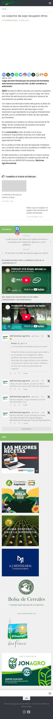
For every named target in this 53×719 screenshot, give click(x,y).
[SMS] (37, 74)
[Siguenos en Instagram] (24, 712)
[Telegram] (21, 74)
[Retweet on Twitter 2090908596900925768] (15, 423)
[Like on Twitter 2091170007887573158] (20, 389)
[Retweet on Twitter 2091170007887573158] (15, 389)
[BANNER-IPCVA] (20, 472)
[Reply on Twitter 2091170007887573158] (11, 389)
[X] (8, 74)
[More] (46, 74)
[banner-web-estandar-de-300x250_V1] (20, 545)
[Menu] (50, 3)
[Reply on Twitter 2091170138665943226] (11, 373)
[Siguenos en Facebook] (28, 712)
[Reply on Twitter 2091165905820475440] (11, 405)
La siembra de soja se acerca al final (11, 196)
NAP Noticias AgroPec (20, 336)
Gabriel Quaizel (11, 20)
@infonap (35, 336)
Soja (4, 9)
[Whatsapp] (16, 74)
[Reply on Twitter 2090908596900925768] (11, 423)
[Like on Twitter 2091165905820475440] (20, 405)
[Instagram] (25, 74)
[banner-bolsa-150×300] (26, 614)
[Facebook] (4, 74)
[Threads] (33, 74)
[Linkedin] (12, 74)
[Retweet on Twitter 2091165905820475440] (15, 405)
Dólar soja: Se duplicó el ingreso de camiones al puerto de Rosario (37, 210)
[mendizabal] (20, 576)
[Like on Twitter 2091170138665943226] (20, 373)
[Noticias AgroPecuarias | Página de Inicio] (16, 3)
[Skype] (29, 74)
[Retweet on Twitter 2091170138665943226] (15, 373)
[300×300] (20, 512)
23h (43, 412)
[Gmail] (42, 74)
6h (43, 336)
